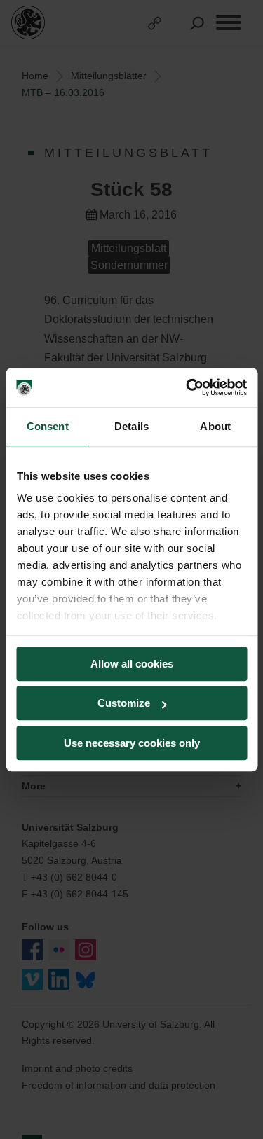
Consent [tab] (48, 426)
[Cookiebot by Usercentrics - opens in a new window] (187, 387)
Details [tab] (131, 426)
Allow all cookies (131, 664)
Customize (123, 703)
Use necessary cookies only (132, 743)
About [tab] (215, 426)
